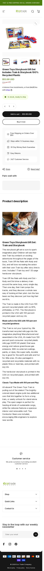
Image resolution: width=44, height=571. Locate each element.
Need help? (35, 169)
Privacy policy (21, 568)
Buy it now (21, 122)
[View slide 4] (25, 468)
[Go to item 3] (24, 62)
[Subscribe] (35, 534)
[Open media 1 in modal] (35, 23)
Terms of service (30, 568)
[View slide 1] (16, 468)
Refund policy (11, 568)
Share (8, 169)
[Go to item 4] (33, 62)
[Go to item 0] (6, 62)
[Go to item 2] (15, 62)
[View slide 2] (19, 468)
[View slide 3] (22, 468)
